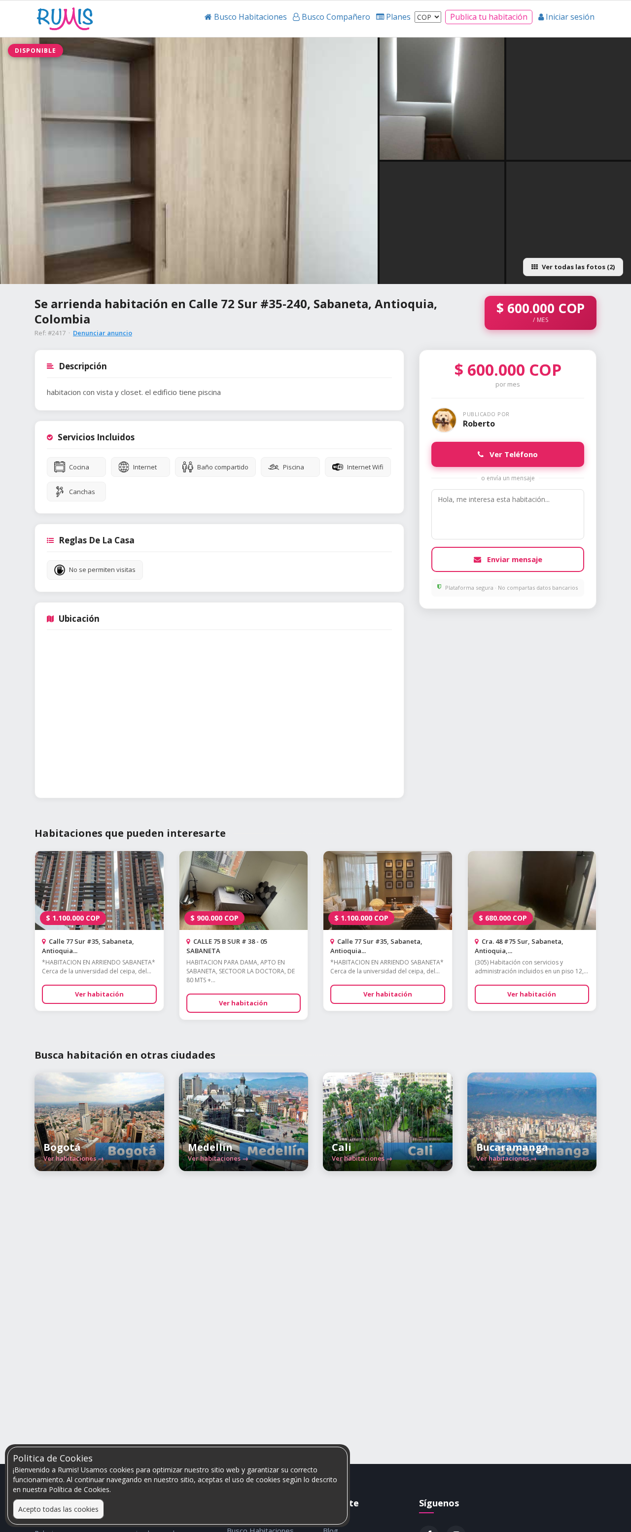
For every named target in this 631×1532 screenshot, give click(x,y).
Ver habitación (99, 994)
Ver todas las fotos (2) (578, 266)
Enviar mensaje (513, 559)
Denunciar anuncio (102, 332)
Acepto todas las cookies (58, 1509)
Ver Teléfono (513, 454)
